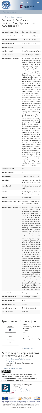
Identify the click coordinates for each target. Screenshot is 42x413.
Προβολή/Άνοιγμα (29, 348)
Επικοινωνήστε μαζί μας (21, 389)
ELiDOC (11, 393)
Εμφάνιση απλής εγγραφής (12, 17)
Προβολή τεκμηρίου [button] (10, 12)
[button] (22, 2)
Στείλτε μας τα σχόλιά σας (23, 391)
